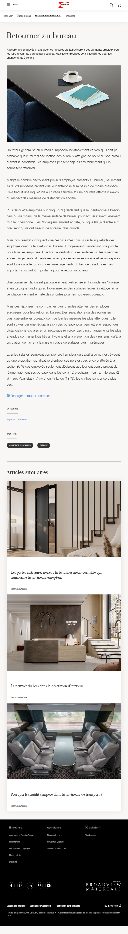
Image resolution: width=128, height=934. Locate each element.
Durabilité (13, 862)
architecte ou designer (20, 445)
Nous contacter (53, 835)
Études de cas (23, 15)
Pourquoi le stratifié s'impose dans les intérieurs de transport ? (56, 794)
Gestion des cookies (16, 905)
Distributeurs (90, 835)
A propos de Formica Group (21, 835)
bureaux (44, 445)
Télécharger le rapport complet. (29, 396)
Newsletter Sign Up (55, 842)
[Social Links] (11, 885)
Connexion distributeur (56, 848)
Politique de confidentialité (68, 905)
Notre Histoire (15, 855)
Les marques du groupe (19, 848)
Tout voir (8, 15)
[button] (119, 5)
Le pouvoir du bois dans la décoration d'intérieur (47, 685)
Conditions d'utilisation (40, 905)
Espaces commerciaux (47, 16)
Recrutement (14, 842)
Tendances (69, 15)
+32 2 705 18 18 (111, 905)
